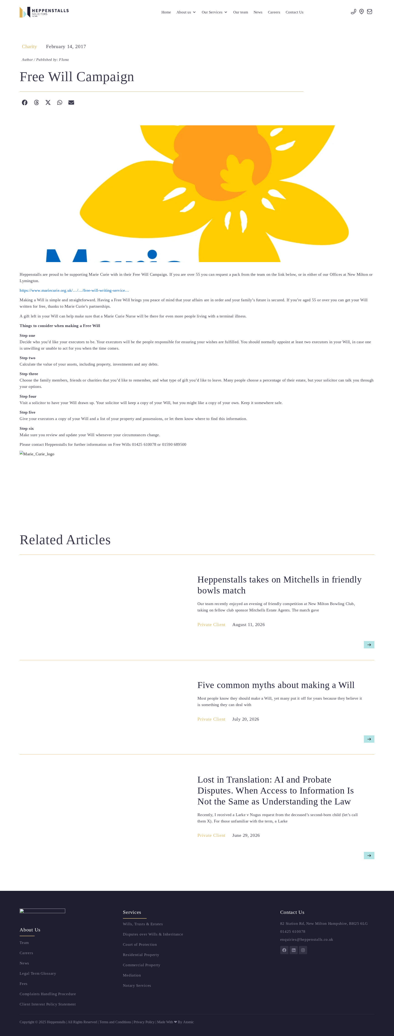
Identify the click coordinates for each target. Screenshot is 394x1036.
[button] (186, 12)
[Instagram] (303, 950)
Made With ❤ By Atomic (175, 1022)
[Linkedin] (294, 950)
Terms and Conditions (115, 1022)
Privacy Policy (145, 1022)
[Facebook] (284, 950)
